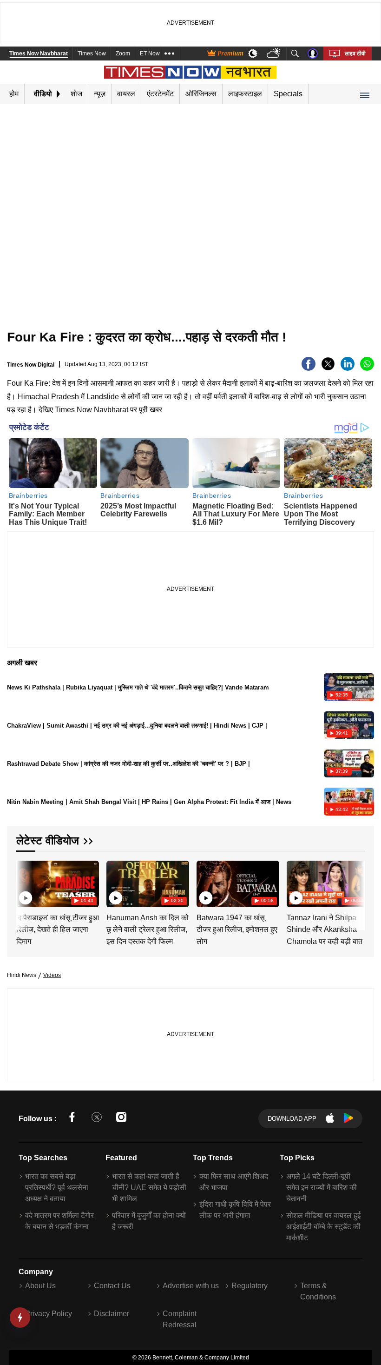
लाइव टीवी (355, 53)
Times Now (92, 53)
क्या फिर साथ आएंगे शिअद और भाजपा (233, 1181)
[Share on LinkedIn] (348, 368)
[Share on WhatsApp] (367, 368)
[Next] (355, 883)
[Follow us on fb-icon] (72, 1118)
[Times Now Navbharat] (190, 72)
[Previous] (24, 883)
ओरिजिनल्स (201, 94)
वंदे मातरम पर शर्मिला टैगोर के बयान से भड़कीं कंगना (59, 1221)
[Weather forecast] (274, 53)
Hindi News (21, 975)
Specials (288, 94)
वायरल (126, 94)
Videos (52, 975)
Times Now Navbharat (38, 53)
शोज (76, 94)
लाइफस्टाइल (245, 94)
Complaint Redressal (180, 1319)
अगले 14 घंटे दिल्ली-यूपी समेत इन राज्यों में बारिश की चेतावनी (321, 1187)
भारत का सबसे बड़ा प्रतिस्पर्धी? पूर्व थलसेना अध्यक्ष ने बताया (56, 1187)
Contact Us (112, 1286)
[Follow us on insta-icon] (121, 1118)
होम (14, 94)
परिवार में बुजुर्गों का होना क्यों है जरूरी (149, 1221)
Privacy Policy (48, 1314)
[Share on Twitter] (328, 368)
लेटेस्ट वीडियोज (47, 840)
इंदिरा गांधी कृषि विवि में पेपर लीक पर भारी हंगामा (235, 1209)
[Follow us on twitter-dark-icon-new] (96, 1118)
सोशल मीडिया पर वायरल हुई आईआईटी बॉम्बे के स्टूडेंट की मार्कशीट (323, 1226)
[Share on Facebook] (308, 368)
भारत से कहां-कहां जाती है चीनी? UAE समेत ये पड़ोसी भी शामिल (149, 1187)
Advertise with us (191, 1286)
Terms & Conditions (318, 1291)
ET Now (150, 53)
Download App (292, 1119)
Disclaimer (111, 1314)
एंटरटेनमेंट (160, 94)
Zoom (123, 53)
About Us (40, 1286)
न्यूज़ (99, 94)
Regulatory (249, 1286)
